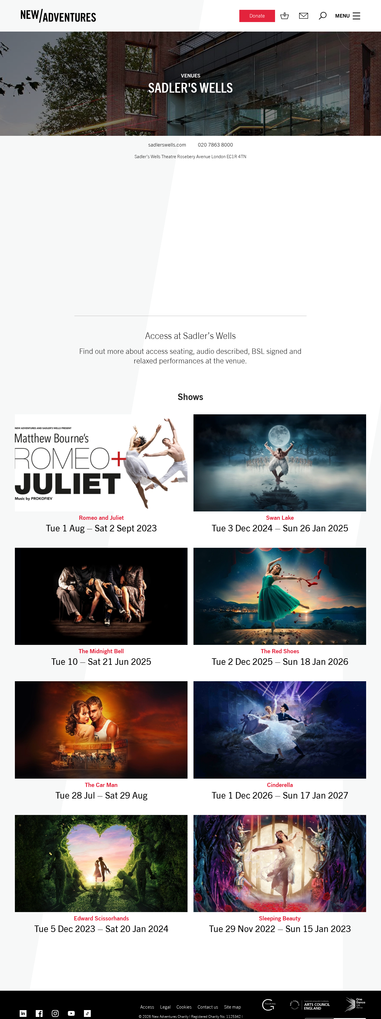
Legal (165, 1006)
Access (147, 1006)
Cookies (184, 1006)
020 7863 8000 (215, 145)
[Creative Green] (269, 1002)
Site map (232, 1006)
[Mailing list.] (303, 15)
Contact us (208, 1006)
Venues (190, 75)
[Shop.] (284, 15)
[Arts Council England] (310, 1001)
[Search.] (322, 15)
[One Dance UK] (355, 1000)
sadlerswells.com (167, 145)
